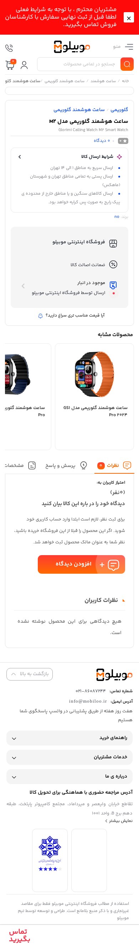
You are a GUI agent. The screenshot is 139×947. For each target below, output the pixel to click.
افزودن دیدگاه (73, 564)
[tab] (114, 467)
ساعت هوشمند (102, 81)
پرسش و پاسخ (60, 465)
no (116, 217)
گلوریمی (119, 110)
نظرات (109, 465)
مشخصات (13, 465)
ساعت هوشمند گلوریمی (64, 81)
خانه (125, 81)
